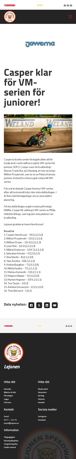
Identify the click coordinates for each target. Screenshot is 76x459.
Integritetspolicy (11, 443)
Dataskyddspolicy (11, 440)
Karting (41, 395)
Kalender (7, 388)
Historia (41, 399)
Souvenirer (42, 392)
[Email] (55, 305)
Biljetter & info (10, 392)
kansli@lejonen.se (11, 423)
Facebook (42, 419)
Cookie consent (10, 447)
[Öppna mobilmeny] (70, 16)
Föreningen (8, 395)
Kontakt (41, 402)
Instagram (42, 416)
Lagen (6, 399)
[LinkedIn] (47, 305)
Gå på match (43, 388)
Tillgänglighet (9, 437)
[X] (39, 305)
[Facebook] (31, 305)
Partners (7, 402)
